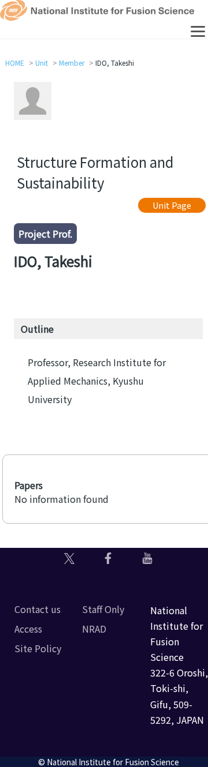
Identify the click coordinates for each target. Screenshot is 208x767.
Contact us (37, 609)
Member (71, 62)
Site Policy (37, 648)
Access (28, 629)
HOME (14, 62)
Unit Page (172, 205)
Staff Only (103, 609)
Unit (41, 62)
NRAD (94, 629)
